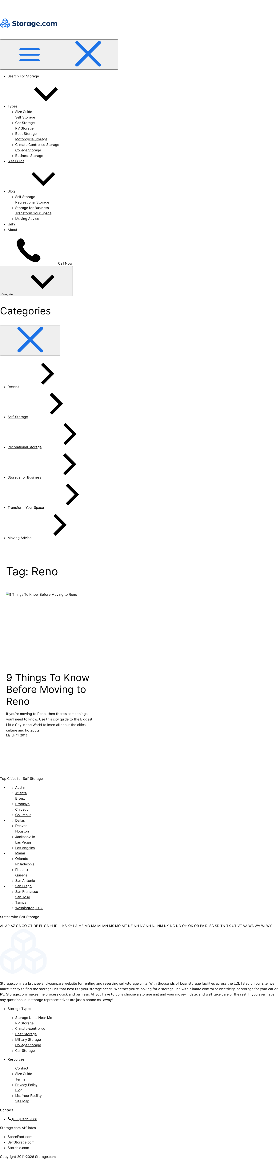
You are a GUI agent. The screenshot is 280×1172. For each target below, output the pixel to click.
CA (18, 926)
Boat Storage (26, 134)
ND (178, 926)
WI (263, 926)
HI (51, 926)
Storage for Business (32, 208)
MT (124, 926)
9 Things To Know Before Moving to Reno (48, 689)
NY (166, 926)
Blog (11, 191)
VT (240, 926)
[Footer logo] (140, 974)
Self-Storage (18, 417)
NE (130, 926)
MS (111, 926)
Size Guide (23, 112)
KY (70, 926)
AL (2, 926)
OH (184, 926)
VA (245, 926)
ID (56, 926)
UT (234, 926)
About (12, 230)
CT (30, 926)
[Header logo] (28, 36)
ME (81, 926)
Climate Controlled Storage (37, 145)
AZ (13, 926)
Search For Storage (23, 76)
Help (11, 224)
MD (87, 926)
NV (142, 926)
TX (228, 926)
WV (257, 926)
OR (196, 926)
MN (105, 926)
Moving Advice (27, 219)
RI (206, 926)
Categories (8, 294)
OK (190, 926)
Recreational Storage (32, 202)
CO (24, 926)
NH (136, 926)
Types (12, 106)
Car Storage (25, 123)
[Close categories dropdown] (30, 340)
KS (64, 926)
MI (99, 926)
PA (202, 926)
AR (7, 926)
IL (59, 926)
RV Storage (24, 128)
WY (269, 926)
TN (222, 926)
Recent (13, 387)
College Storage (28, 150)
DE (36, 926)
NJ (154, 926)
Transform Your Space (33, 213)
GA (46, 926)
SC (211, 926)
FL (41, 926)
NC (172, 926)
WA (251, 926)
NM (160, 926)
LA (75, 926)
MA (93, 926)
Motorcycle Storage (31, 139)
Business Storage (29, 156)
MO (118, 926)
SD (217, 926)
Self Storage (25, 117)
